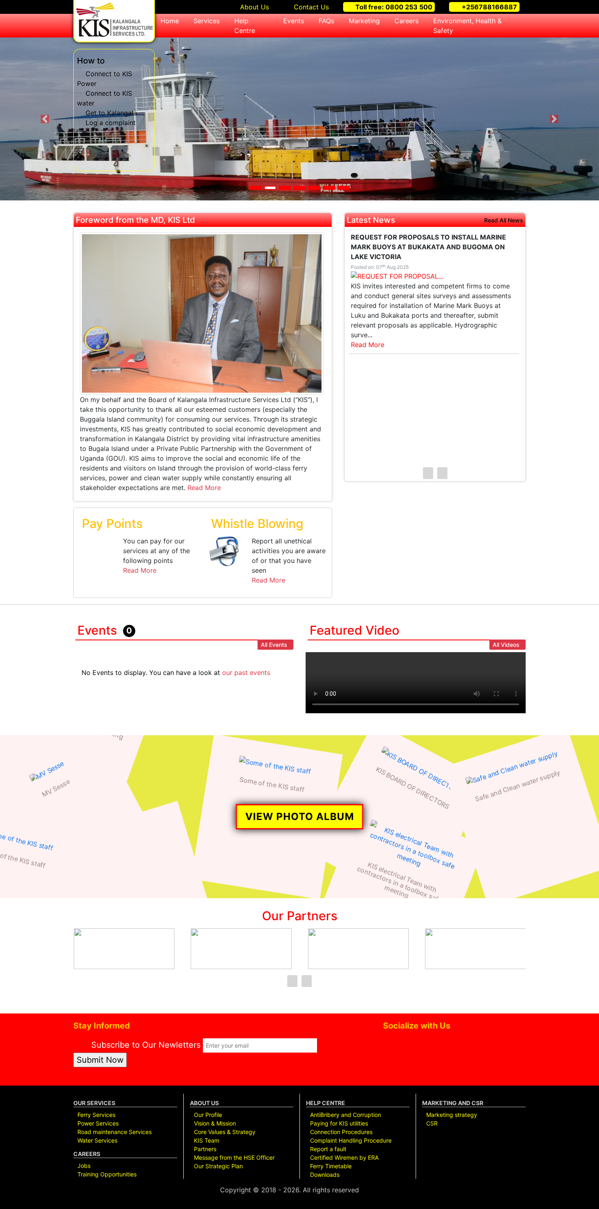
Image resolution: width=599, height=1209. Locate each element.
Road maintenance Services (114, 1131)
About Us (253, 7)
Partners (205, 1148)
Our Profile (208, 1114)
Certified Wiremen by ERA (344, 1157)
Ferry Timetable (331, 1166)
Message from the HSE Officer (234, 1157)
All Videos (506, 644)
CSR (432, 1123)
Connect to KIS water (104, 98)
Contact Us (310, 7)
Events (293, 21)
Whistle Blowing (257, 523)
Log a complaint (111, 123)
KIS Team (206, 1140)
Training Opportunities (107, 1174)
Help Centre (244, 26)
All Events (274, 644)
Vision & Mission (215, 1123)
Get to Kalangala (111, 113)
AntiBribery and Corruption (345, 1114)
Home (170, 21)
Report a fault (328, 1148)
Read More (204, 488)
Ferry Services (96, 1114)
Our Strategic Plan (218, 1166)
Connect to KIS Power (104, 79)
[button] (45, 118)
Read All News (503, 220)
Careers (406, 21)
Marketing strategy (451, 1114)
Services (207, 21)
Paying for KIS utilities (339, 1123)
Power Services (98, 1123)
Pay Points (112, 523)
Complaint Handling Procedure (351, 1140)
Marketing (364, 21)
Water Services (97, 1140)
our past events (246, 672)
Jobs (83, 1165)
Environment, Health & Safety (467, 26)
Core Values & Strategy (224, 1131)
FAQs (326, 21)
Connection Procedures (341, 1131)
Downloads (324, 1174)
